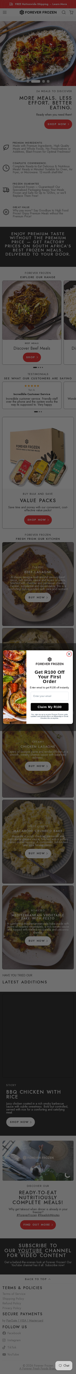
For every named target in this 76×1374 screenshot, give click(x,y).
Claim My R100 (50, 706)
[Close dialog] (69, 654)
